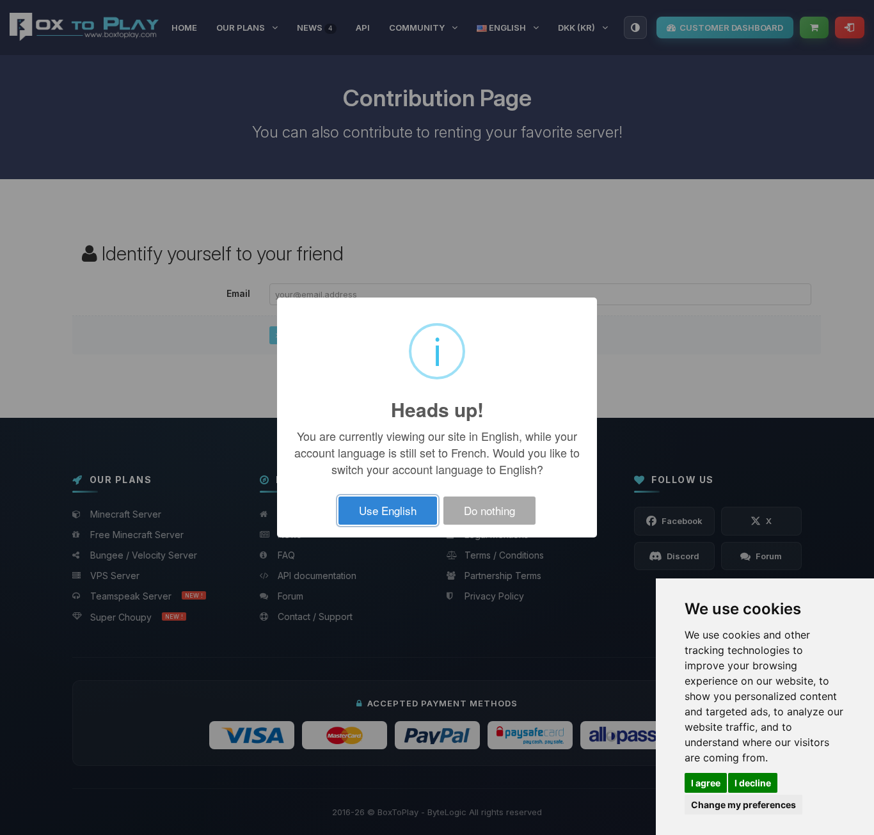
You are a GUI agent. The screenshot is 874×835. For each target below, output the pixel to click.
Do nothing (489, 510)
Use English (388, 510)
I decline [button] (753, 782)
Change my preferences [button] (743, 804)
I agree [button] (705, 782)
